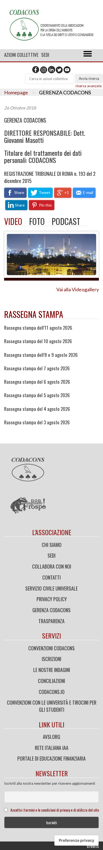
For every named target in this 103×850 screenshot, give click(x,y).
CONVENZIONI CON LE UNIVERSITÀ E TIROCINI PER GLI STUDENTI (51, 706)
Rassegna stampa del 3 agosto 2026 (37, 422)
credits (93, 846)
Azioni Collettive (21, 54)
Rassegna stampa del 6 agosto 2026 (37, 382)
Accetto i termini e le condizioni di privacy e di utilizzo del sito (54, 810)
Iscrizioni (51, 658)
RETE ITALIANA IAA (51, 747)
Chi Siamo (52, 544)
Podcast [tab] (66, 221)
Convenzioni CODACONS (51, 648)
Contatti (51, 577)
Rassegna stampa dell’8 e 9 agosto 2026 (41, 355)
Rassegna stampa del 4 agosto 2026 (37, 409)
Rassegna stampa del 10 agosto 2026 (38, 341)
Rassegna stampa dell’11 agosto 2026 (38, 327)
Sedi (45, 54)
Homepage (16, 92)
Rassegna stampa (33, 314)
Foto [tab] (37, 221)
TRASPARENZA (51, 621)
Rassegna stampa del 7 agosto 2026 (37, 368)
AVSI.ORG (51, 736)
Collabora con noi (51, 566)
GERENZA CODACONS (25, 120)
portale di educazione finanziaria (51, 758)
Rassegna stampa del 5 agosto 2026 (37, 395)
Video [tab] (13, 221)
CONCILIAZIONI (51, 680)
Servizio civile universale (51, 588)
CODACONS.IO (52, 691)
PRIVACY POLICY (52, 599)
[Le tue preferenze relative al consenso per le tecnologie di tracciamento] (76, 840)
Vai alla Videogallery (77, 289)
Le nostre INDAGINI (51, 669)
